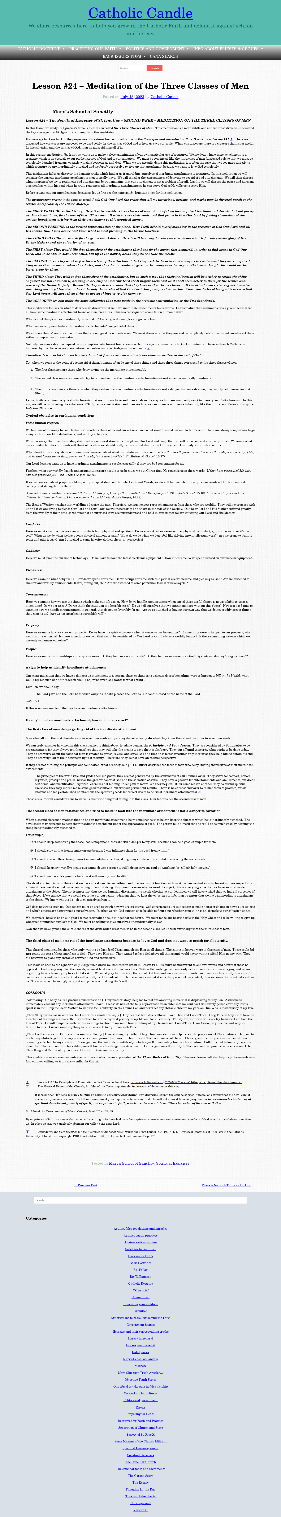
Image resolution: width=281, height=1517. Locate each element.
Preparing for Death (140, 1414)
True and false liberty (140, 1496)
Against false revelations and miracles (140, 1229)
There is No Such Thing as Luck (226, 1185)
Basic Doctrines (140, 1263)
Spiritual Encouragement (140, 1448)
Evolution (141, 1311)
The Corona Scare (140, 1476)
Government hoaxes (141, 1325)
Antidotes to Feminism (140, 1249)
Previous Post (85, 1185)
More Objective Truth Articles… (140, 1373)
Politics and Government (155, 48)
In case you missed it (140, 1345)
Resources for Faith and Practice (140, 1421)
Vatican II (140, 1510)
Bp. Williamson (140, 1277)
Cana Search (164, 56)
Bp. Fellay (140, 1270)
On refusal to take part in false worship (140, 1386)
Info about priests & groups (226, 48)
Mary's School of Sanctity (131, 1163)
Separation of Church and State (140, 1428)
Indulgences (140, 1352)
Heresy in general (140, 1338)
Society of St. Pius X (140, 1435)
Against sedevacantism (140, 1242)
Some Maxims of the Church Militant (141, 1441)
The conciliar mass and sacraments (140, 1469)
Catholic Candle (140, 13)
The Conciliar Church (140, 1462)
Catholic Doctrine (38, 48)
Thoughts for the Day (140, 1489)
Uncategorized (140, 1503)
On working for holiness (140, 1393)
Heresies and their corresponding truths (141, 1332)
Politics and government (140, 1400)
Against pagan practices (141, 1235)
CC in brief (140, 1290)
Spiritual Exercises (172, 1163)
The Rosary (140, 1483)
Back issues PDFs (122, 56)
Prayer (140, 1407)
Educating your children (140, 1304)
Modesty (140, 1366)
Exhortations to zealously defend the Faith (141, 1318)
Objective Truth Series (140, 1380)
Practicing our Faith (93, 48)
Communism (140, 1297)
